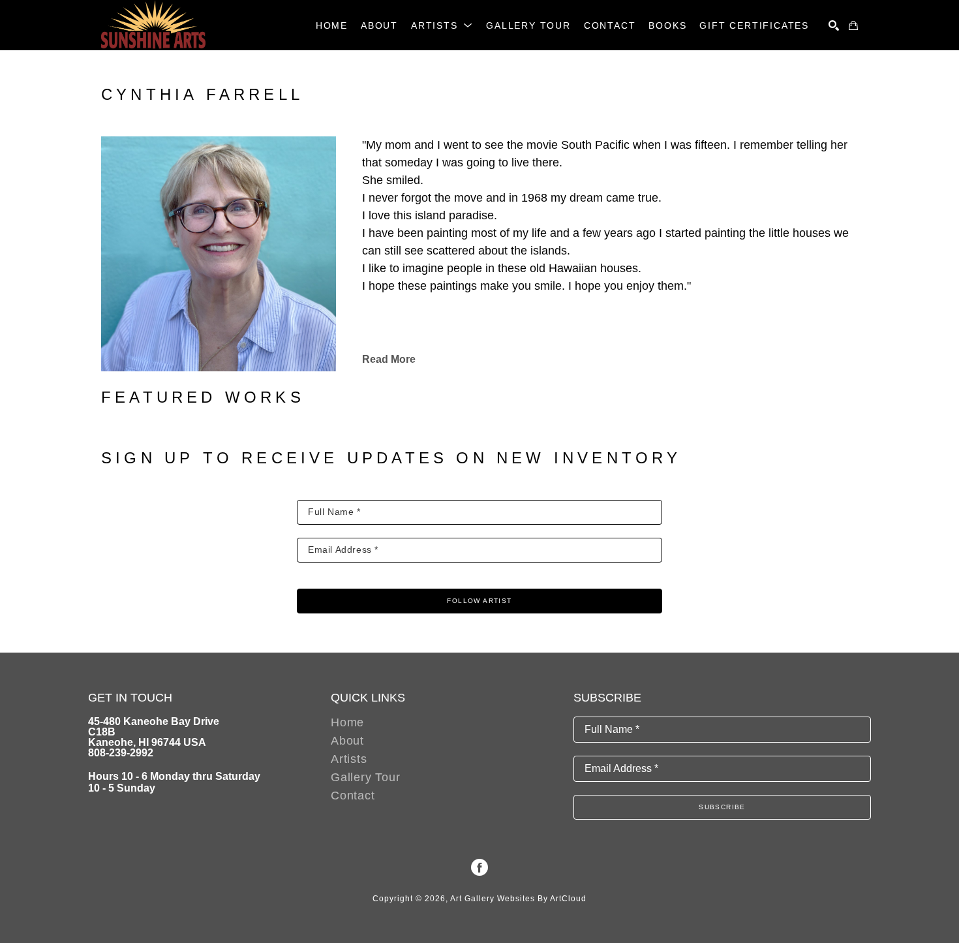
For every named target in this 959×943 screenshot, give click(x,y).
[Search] (834, 25)
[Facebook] (479, 867)
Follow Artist (479, 600)
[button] (442, 25)
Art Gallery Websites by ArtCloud (518, 898)
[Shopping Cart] (853, 25)
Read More (389, 359)
